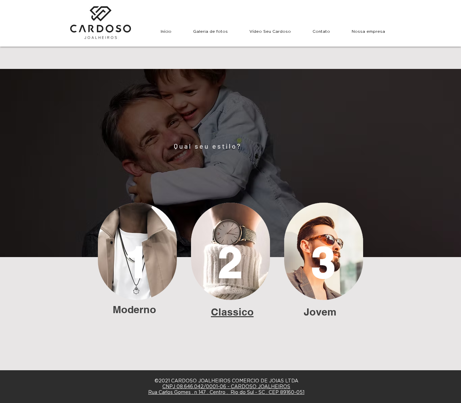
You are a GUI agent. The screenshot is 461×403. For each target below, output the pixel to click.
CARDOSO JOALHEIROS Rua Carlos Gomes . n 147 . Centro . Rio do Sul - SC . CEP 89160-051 (226, 389)
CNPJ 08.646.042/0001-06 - (196, 386)
